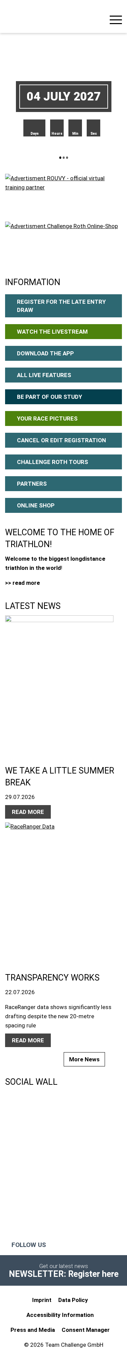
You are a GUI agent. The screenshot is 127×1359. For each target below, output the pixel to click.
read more (28, 811)
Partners (32, 483)
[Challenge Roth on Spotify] (110, 1245)
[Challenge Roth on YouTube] (82, 1245)
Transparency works (52, 978)
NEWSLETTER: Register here (64, 1274)
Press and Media (32, 1329)
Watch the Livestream (52, 331)
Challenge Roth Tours (52, 462)
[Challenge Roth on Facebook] (55, 1245)
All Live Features (44, 375)
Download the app (45, 353)
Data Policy (73, 1300)
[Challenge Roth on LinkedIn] (96, 1245)
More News (84, 1059)
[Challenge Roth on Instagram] (69, 1245)
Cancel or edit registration (61, 440)
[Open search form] (98, 19)
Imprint (41, 1300)
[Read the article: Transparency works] (60, 890)
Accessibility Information (60, 1314)
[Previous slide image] (32, 96)
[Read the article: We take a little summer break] (60, 683)
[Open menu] (116, 21)
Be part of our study (49, 396)
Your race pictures (47, 418)
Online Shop (36, 505)
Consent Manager (86, 1329)
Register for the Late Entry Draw (61, 305)
